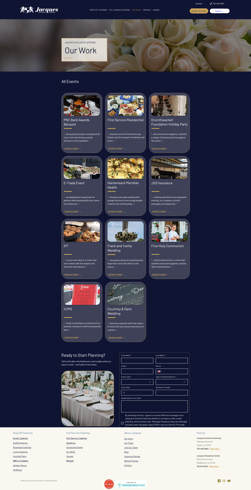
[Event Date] (124, 393)
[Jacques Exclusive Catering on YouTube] (228, 480)
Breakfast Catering (22, 447)
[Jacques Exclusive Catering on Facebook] (219, 480)
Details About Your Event (131, 398)
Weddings (71, 443)
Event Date (125, 387)
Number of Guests (163, 387)
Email (124, 366)
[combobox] (137, 382)
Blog (126, 452)
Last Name (161, 355)
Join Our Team (131, 447)
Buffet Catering (20, 443)
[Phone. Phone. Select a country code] (160, 371)
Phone (158, 366)
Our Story (128, 438)
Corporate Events (74, 447)
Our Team (128, 443)
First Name (126, 355)
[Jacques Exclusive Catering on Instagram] (224, 480)
